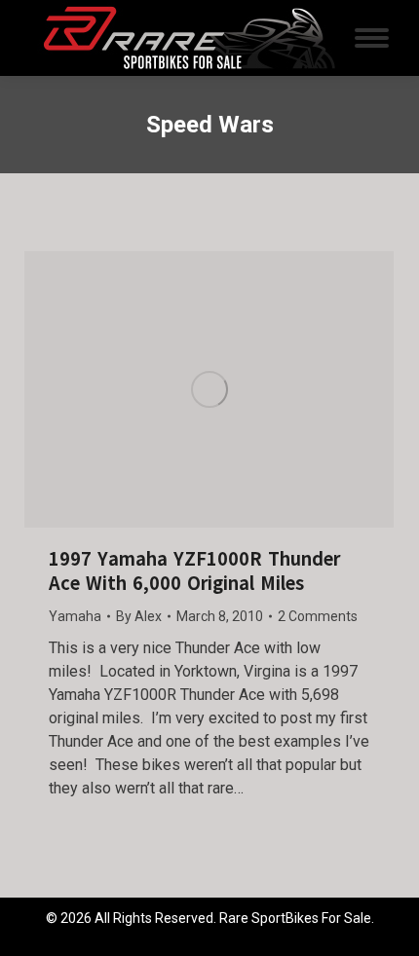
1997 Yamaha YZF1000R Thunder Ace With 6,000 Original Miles (194, 571)
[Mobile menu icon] (372, 38)
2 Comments (318, 616)
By (139, 616)
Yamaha (75, 616)
